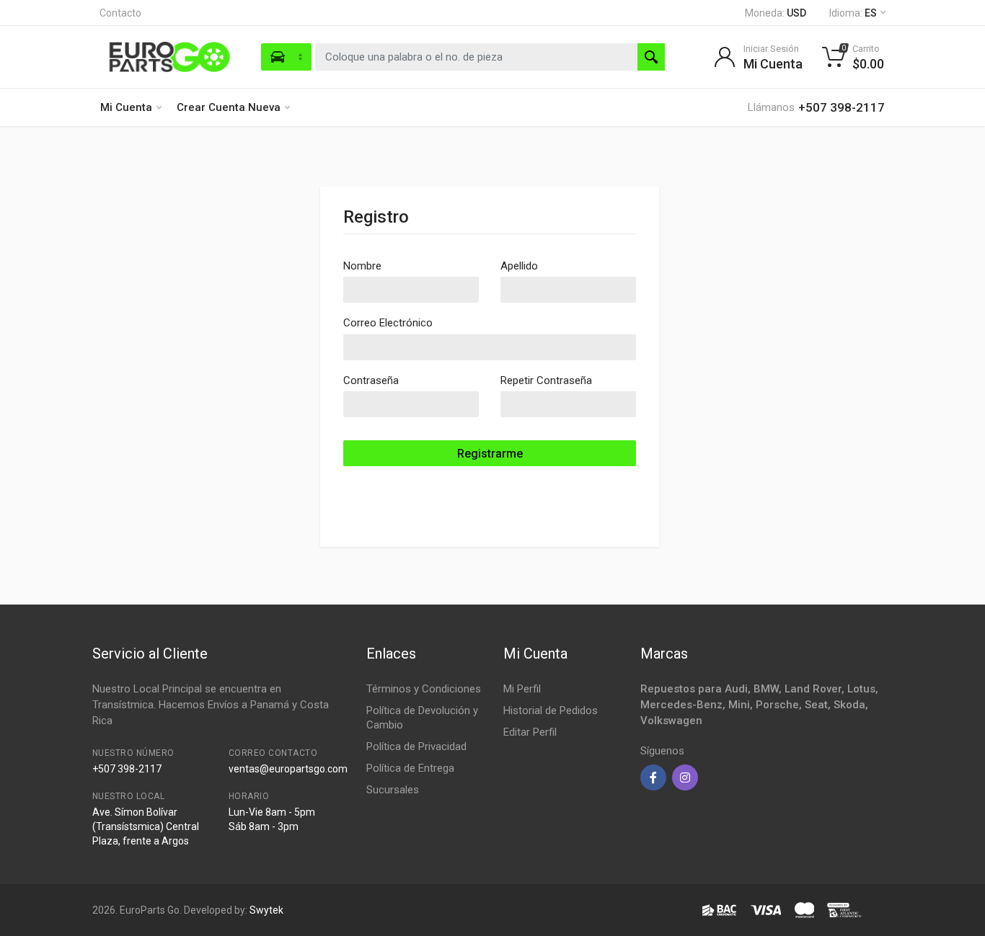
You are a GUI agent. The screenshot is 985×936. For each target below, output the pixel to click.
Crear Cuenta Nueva (229, 107)
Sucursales (392, 789)
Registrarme (490, 453)
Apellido (519, 265)
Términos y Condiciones (423, 688)
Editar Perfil (530, 732)
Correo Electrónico (388, 322)
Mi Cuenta (126, 107)
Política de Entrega (410, 768)
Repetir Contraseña (546, 380)
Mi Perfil (522, 688)
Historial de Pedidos (550, 710)
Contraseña (371, 380)
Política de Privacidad (416, 746)
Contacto (120, 13)
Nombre (362, 265)
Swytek (266, 910)
